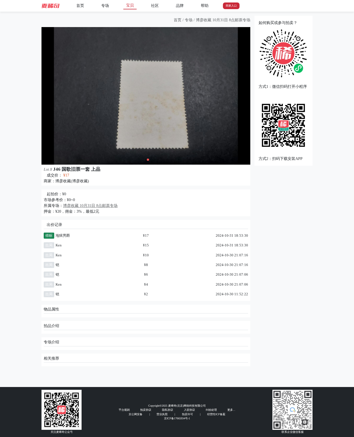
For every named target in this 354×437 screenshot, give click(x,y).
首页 (80, 6)
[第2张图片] (148, 160)
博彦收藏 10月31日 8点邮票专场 (223, 20)
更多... (231, 409)
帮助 (205, 6)
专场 (105, 6)
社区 (155, 6)
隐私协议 (167, 409)
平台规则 (124, 409)
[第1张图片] (144, 160)
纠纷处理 (211, 409)
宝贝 (130, 5)
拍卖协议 (145, 409)
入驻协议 (189, 409)
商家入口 (231, 5)
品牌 (180, 6)
